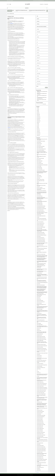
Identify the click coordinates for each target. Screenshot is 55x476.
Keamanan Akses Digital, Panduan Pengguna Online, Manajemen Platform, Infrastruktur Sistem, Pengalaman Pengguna (42, 230)
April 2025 (38, 127)
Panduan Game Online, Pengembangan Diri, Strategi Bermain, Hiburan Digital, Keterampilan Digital (42, 315)
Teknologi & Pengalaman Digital (40, 428)
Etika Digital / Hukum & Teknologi (40, 179)
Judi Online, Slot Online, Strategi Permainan (41, 218)
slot (37, 34)
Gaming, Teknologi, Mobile (39, 204)
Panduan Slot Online (39, 330)
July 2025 (38, 123)
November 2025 (38, 118)
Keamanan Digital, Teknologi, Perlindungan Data (42, 248)
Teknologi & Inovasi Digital (40, 419)
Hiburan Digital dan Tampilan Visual (40, 211)
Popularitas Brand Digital (39, 366)
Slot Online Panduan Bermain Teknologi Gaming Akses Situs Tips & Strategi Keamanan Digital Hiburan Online (42, 378)
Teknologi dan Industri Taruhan (40, 433)
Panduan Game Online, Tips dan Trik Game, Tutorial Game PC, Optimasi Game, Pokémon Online (41, 318)
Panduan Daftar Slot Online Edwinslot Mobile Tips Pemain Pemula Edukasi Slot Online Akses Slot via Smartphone (42, 311)
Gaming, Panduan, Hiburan (39, 203)
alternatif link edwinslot (39, 143)
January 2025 (38, 131)
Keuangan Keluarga (39, 267)
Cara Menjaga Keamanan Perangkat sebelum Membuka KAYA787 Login (22, 10)
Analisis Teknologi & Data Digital (40, 158)
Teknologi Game (38, 444)
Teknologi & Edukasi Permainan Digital (41, 415)
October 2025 (38, 119)
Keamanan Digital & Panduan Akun (40, 237)
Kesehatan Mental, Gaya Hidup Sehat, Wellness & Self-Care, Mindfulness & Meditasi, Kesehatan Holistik (42, 262)
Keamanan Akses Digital (39, 228)
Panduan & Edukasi (39, 296)
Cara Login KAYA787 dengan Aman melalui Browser (38, 10)
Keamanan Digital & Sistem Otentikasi (41, 240)
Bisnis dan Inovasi (39, 159)
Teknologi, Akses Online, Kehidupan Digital (41, 455)
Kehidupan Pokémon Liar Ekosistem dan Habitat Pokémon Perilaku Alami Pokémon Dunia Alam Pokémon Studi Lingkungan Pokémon (42, 256)
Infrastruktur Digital (39, 214)
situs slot (38, 52)
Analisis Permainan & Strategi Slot (40, 150)
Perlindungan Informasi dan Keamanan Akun (41, 348)
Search (37, 86)
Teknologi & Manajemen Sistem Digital (41, 424)
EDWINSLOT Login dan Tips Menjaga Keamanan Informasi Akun (37, 0)
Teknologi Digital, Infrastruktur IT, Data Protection (42, 439)
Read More (9, 210)
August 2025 (38, 122)
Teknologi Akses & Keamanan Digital (41, 432)
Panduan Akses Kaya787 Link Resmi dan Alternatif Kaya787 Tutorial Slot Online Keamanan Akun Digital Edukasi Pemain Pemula (42, 307)
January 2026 (38, 115)
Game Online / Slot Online (39, 187)
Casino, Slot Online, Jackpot (40, 163)
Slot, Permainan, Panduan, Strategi (40, 392)
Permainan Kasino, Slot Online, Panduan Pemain (42, 349)
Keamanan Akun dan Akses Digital (40, 232)
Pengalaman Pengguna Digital (40, 340)
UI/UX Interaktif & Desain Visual (40, 467)
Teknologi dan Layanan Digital (40, 436)
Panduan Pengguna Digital (39, 324)
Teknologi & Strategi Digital (40, 429)
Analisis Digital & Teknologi (40, 147)
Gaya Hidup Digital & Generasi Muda (40, 207)
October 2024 (38, 135)
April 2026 (38, 111)
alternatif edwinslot (39, 142)
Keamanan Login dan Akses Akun (40, 249)
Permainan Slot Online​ (39, 355)
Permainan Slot (38, 354)
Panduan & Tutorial (39, 299)
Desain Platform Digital (39, 167)
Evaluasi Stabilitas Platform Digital (40, 180)
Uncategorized (38, 468)
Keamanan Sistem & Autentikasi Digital (41, 254)
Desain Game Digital (39, 166)
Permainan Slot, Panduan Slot (40, 363)
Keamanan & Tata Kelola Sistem (40, 224)
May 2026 (38, 110)
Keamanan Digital (39, 236)
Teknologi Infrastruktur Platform (40, 445)
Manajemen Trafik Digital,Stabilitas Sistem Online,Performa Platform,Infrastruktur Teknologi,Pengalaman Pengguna (41, 290)
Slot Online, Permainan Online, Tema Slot (41, 391)
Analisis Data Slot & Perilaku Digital (40, 146)
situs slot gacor (38, 31)
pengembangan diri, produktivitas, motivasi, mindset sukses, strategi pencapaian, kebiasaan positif (42, 342)
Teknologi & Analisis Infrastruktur (40, 411)
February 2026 (38, 114)
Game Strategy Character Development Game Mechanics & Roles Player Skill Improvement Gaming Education (41, 193)
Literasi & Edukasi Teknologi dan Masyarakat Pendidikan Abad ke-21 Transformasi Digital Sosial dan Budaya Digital (42, 275)
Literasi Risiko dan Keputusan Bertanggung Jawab (42, 282)
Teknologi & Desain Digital (39, 412)
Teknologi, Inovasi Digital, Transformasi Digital (42, 459)
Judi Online (38, 217)
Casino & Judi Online (39, 162)
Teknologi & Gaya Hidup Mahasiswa (40, 416)
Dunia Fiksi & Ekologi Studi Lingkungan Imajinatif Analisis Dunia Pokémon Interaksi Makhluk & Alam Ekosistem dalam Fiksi (42, 172)
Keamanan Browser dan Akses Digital (41, 233)
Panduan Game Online (39, 313)
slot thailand (38, 55)
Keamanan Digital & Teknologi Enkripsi (41, 241)
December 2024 (38, 132)
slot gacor (38, 47)
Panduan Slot (38, 329)
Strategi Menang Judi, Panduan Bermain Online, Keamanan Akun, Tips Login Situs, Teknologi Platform (42, 400)
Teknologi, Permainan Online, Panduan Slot (41, 462)
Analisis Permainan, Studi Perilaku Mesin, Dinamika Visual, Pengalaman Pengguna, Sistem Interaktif (42, 152)
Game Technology (39, 194)
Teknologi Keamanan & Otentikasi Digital (41, 449)
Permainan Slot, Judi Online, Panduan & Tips (41, 360)
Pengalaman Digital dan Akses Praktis (41, 336)
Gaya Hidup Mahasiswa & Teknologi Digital (41, 208)
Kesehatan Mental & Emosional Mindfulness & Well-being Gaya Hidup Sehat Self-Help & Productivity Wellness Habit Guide (42, 259)
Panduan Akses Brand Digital (40, 300)
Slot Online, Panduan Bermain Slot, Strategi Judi (42, 387)
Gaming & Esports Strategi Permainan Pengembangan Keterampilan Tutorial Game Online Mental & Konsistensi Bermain (42, 198)
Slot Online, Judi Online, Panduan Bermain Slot (42, 383)
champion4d (9, 127)
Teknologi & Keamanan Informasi (40, 423)
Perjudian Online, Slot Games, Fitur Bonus (41, 344)
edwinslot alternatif (39, 175)
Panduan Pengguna (39, 323)
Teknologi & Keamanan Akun (40, 420)
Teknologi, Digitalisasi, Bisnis (40, 456)
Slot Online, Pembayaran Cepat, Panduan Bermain (42, 388)
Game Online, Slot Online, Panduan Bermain (41, 190)
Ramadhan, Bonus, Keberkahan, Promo (41, 367)
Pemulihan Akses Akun (39, 335)
